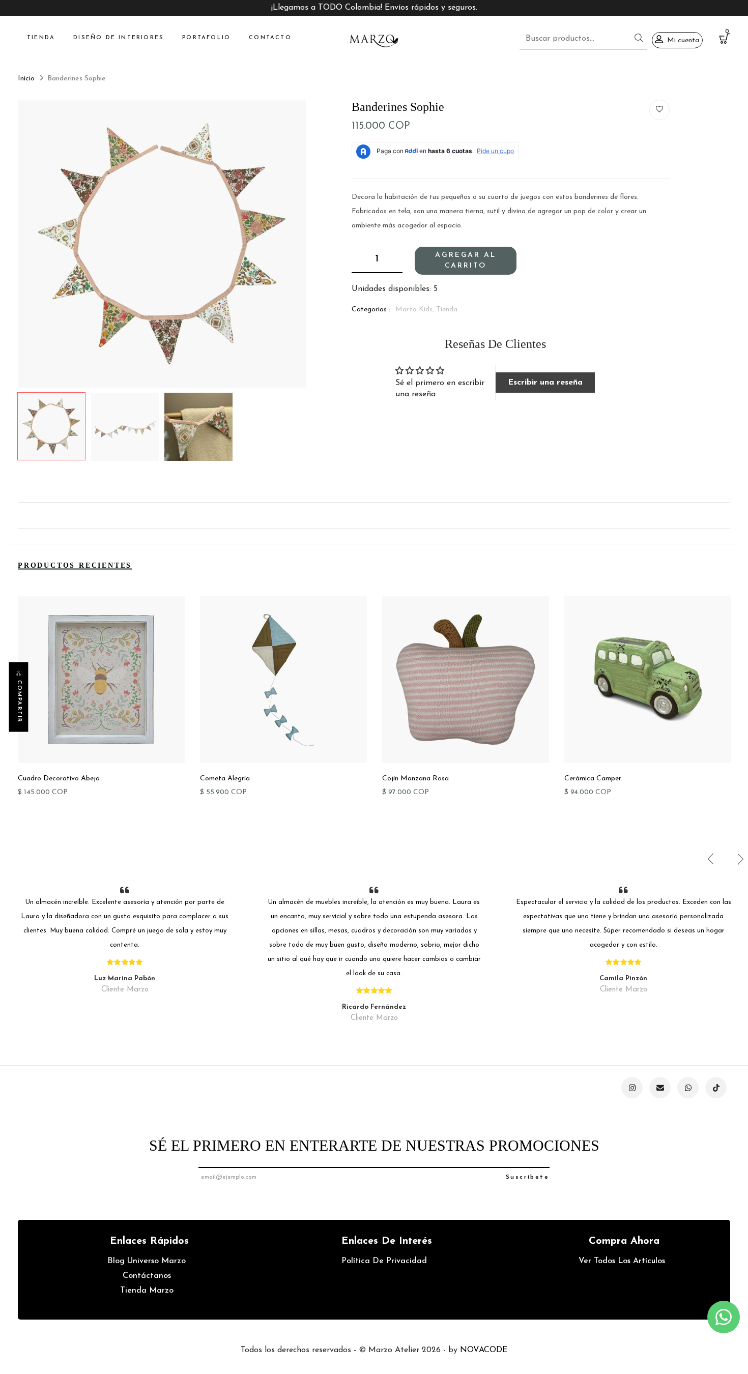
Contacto (270, 38)
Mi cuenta (683, 40)
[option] (162, 244)
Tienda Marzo (147, 1291)
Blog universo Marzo (146, 1261)
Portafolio (206, 38)
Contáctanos (147, 1276)
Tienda (41, 38)
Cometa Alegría (225, 778)
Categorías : (371, 309)
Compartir (19, 701)
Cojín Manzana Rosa (415, 778)
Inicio (26, 78)
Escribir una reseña (545, 382)
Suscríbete (527, 1177)
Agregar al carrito (465, 260)
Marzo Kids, (415, 309)
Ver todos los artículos (622, 1261)
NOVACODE (483, 1350)
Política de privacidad (384, 1261)
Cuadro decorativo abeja (59, 778)
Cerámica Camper (592, 778)
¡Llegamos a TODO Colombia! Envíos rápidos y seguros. (374, 8)
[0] (724, 40)
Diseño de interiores (118, 38)
